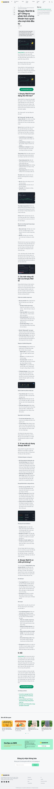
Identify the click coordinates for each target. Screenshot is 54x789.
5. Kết (38, 15)
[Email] (14, 14)
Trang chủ (29, 777)
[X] (14, 10)
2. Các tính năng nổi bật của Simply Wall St (44, 10)
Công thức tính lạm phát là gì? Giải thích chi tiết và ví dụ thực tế (7, 729)
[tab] (25, 733)
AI (11, 1)
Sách (23, 1)
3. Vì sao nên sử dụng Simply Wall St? (43, 12)
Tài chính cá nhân (16, 2)
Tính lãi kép (44, 2)
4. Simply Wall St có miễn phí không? (43, 13)
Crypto (33, 1)
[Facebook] (14, 8)
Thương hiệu (38, 2)
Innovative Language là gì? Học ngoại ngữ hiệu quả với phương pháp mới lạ (26, 696)
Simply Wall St (21, 52)
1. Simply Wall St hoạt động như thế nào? (44, 9)
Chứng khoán (27, 2)
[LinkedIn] (14, 12)
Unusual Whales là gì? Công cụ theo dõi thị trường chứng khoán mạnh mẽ (26, 700)
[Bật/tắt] (52, 2)
